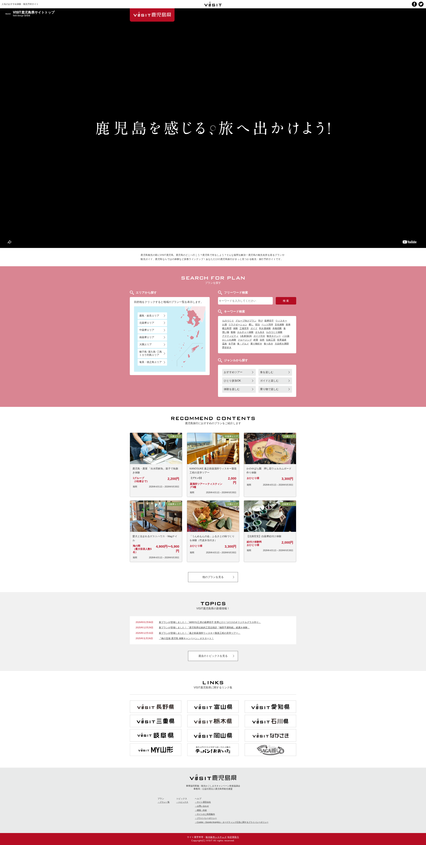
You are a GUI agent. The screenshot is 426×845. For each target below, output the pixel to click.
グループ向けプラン (245, 320)
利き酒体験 (265, 328)
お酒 (224, 324)
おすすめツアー (233, 372)
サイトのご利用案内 (206, 814)
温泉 (224, 343)
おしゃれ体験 (229, 339)
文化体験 (279, 324)
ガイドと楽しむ (269, 380)
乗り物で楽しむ (269, 389)
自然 (262, 339)
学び (260, 320)
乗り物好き (256, 343)
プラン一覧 (165, 802)
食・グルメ (243, 343)
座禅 (288, 324)
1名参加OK (246, 336)
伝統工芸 (270, 339)
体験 (235, 328)
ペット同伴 (267, 324)
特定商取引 (233, 837)
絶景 (255, 339)
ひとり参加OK (232, 380)
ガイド (253, 328)
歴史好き (226, 347)
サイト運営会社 (204, 802)
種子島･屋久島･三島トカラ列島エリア (150, 353)
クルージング (245, 339)
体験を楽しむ (232, 389)
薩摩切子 (269, 320)
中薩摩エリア (146, 330)
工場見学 (244, 328)
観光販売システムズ (216, 837)
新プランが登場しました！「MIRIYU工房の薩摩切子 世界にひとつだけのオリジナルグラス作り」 (210, 622)
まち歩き (259, 332)
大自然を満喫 (282, 343)
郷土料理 (226, 328)
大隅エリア (145, 344)
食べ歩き (268, 343)
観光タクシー (274, 336)
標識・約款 (202, 810)
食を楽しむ (266, 372)
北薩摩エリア (146, 322)
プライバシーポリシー (207, 818)
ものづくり (228, 320)
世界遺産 (281, 339)
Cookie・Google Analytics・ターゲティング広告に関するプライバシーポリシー (232, 822)
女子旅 (231, 343)
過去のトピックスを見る (213, 655)
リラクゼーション (237, 324)
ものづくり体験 (274, 332)
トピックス (183, 802)
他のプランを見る (213, 577)
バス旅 (285, 336)
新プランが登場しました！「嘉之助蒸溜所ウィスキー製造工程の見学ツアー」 (199, 633)
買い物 (225, 332)
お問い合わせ (203, 806)
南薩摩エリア (146, 337)
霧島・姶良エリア (149, 315)
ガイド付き (259, 336)
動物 (233, 332)
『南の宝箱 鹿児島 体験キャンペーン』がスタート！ (186, 638)
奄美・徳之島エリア (150, 362)
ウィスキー (281, 320)
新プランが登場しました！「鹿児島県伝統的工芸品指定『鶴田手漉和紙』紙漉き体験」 (204, 627)
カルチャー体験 (245, 332)
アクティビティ (230, 336)
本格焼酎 (277, 328)
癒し (251, 324)
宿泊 (257, 324)
